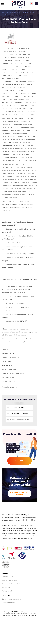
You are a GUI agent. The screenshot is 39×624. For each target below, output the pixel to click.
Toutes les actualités (9, 387)
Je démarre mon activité (19, 420)
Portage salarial (7, 591)
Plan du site (6, 587)
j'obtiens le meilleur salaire (19, 493)
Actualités (10, 12)
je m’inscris (19, 461)
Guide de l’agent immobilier (12, 599)
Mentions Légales (8, 577)
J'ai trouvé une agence (19, 413)
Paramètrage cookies (9, 580)
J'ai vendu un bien (20, 407)
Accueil (4, 12)
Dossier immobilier (8, 602)
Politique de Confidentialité (11, 584)
